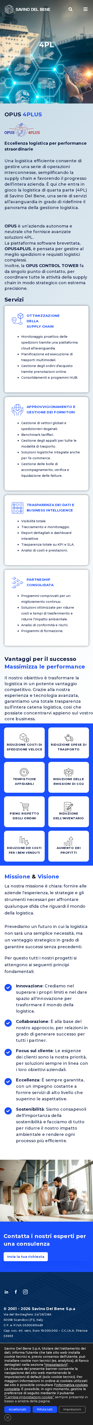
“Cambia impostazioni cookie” (29, 1397)
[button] (70, 9)
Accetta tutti (17, 1409)
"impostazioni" (56, 1365)
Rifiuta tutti (45, 1409)
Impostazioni (72, 1409)
